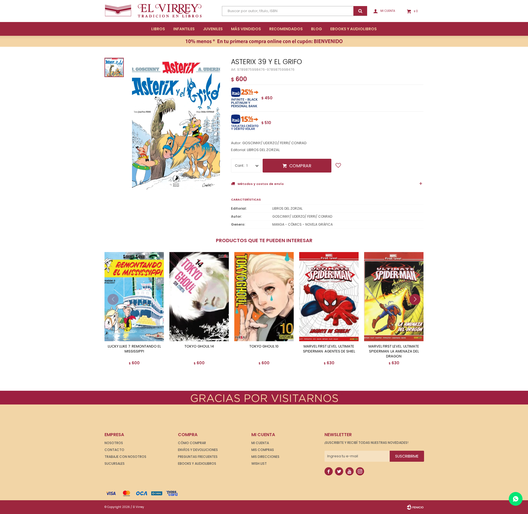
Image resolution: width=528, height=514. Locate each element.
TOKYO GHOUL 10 (264, 346)
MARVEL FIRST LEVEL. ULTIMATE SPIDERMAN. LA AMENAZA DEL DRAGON (394, 351)
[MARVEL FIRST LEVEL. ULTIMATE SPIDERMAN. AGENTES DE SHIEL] (329, 296)
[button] (417, 310)
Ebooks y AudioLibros (353, 29)
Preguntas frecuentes (198, 456)
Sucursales (115, 463)
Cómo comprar (192, 443)
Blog (316, 29)
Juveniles (213, 29)
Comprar (300, 166)
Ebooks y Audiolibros (197, 463)
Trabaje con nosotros (125, 456)
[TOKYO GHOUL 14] (199, 296)
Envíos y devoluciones (198, 449)
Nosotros (114, 443)
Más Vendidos (246, 29)
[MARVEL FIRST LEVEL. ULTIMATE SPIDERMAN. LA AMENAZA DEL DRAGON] (394, 296)
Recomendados (286, 29)
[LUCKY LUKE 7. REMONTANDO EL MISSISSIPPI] (134, 296)
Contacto (114, 449)
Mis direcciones (265, 456)
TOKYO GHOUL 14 (199, 346)
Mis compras (262, 449)
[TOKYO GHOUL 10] (264, 296)
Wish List (259, 463)
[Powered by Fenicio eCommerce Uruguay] (415, 507)
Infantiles (184, 29)
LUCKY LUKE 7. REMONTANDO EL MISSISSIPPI (134, 349)
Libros (158, 29)
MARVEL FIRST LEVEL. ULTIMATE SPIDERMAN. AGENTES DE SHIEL (329, 349)
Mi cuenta (260, 443)
